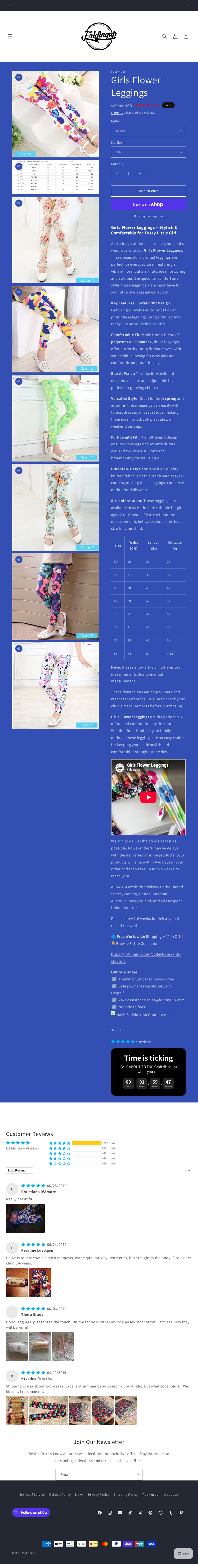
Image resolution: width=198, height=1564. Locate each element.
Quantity (117, 164)
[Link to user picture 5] (126, 1410)
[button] (10, 36)
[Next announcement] (188, 5)
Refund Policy (60, 1494)
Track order (151, 1494)
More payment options (148, 216)
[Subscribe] (137, 1474)
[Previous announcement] (9, 5)
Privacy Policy (98, 1494)
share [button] (120, 1029)
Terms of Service (32, 1494)
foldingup (28, 1553)
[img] (33, 1185)
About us (171, 1494)
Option (115, 121)
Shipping (117, 112)
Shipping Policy (126, 1494)
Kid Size (116, 142)
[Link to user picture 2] (40, 1282)
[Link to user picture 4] (103, 1410)
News (79, 1494)
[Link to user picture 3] (63, 1346)
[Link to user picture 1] (25, 1218)
